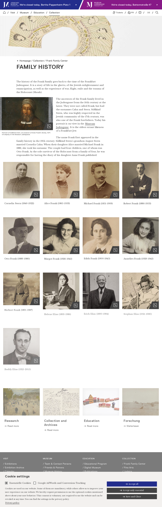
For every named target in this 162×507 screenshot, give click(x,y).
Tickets (119, 12)
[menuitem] (40, 4)
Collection (54, 12)
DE (148, 12)
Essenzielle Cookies (20, 483)
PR (132, 12)
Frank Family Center (57, 60)
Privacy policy (12, 503)
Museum (24, 12)
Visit (12, 12)
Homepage (25, 60)
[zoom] (26, 113)
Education (39, 12)
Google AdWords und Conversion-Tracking (61, 483)
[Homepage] (4, 12)
